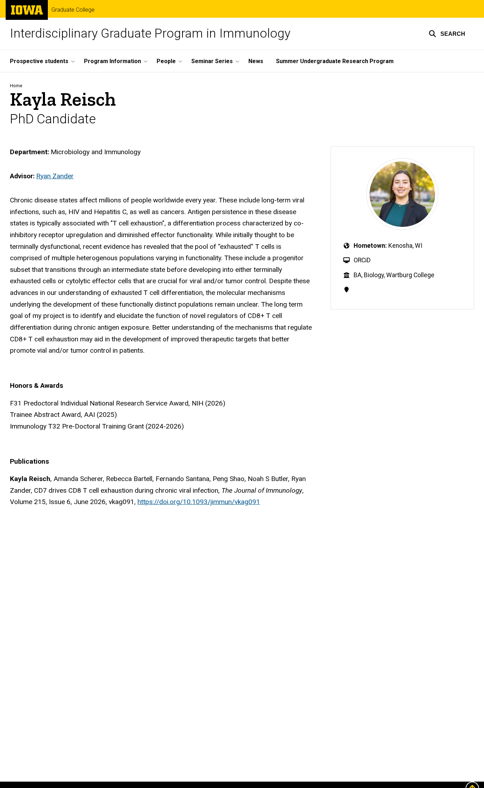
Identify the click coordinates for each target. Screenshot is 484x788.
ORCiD (362, 260)
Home (16, 85)
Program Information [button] (112, 61)
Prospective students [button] (39, 61)
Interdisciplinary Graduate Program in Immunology (150, 33)
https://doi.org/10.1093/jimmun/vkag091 (198, 502)
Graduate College (73, 10)
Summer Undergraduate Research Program (335, 61)
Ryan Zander (55, 176)
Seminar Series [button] (212, 61)
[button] (447, 34)
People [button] (166, 61)
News (255, 61)
